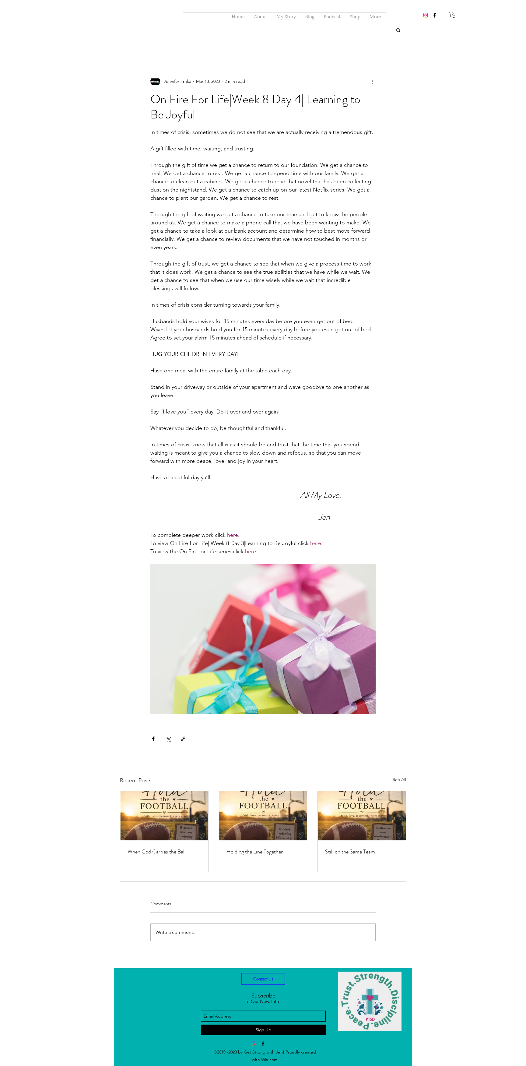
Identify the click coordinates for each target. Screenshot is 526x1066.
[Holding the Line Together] (263, 815)
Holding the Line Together (254, 852)
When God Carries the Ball (157, 852)
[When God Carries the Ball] (164, 815)
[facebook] (435, 15)
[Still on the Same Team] (362, 815)
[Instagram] (426, 15)
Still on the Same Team (350, 852)
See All (399, 779)
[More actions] (372, 81)
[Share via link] (183, 739)
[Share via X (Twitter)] (168, 739)
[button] (452, 15)
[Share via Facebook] (153, 739)
